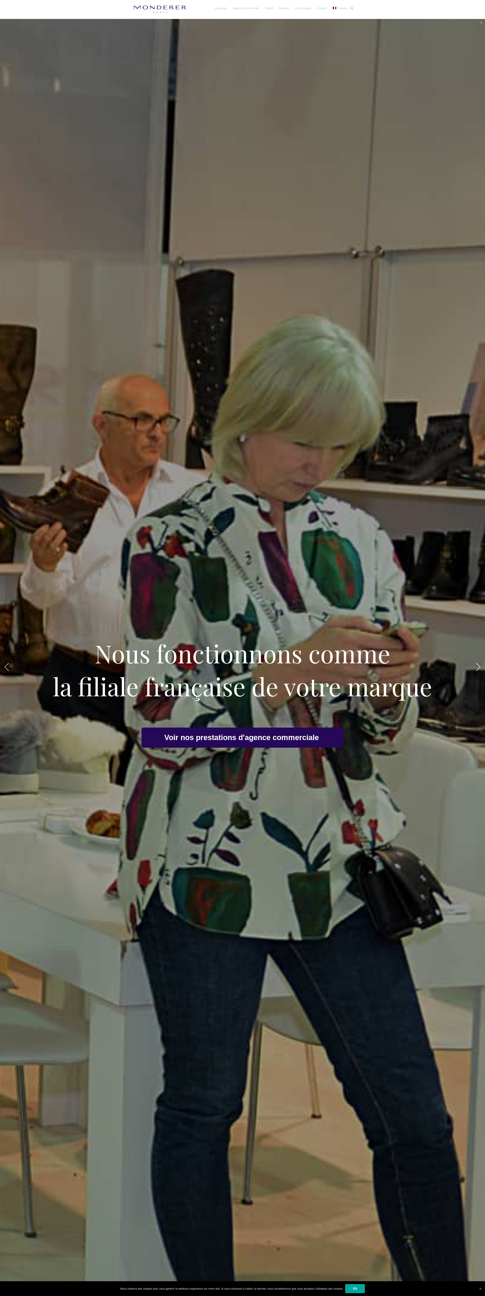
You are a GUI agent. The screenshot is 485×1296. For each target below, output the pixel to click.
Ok (355, 1288)
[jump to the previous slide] (6, 667)
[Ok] (480, 1289)
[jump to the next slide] (478, 667)
